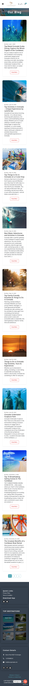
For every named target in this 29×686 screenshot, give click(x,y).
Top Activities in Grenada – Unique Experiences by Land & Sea (14, 109)
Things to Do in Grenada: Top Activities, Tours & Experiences (14, 363)
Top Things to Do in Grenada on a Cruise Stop (14, 176)
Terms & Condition (7, 595)
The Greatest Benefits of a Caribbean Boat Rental (14, 542)
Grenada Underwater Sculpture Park (12, 415)
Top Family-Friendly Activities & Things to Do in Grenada (14, 297)
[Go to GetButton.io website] (25, 684)
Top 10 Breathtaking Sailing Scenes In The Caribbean (12, 479)
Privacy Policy (6, 593)
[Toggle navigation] (2, 4)
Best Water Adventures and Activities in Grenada (14, 234)
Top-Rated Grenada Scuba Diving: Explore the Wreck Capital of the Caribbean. (14, 48)
